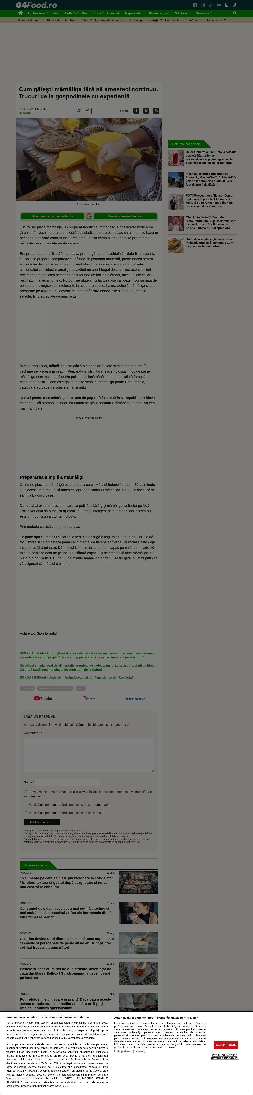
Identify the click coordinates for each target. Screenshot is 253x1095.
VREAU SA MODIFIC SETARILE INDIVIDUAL (225, 1057)
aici (99, 1067)
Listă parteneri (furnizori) (129, 1051)
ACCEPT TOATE (226, 1044)
